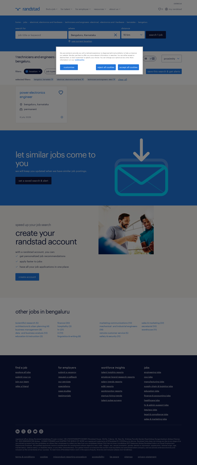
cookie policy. (80, 60)
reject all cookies (105, 67)
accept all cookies (128, 67)
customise (69, 67)
